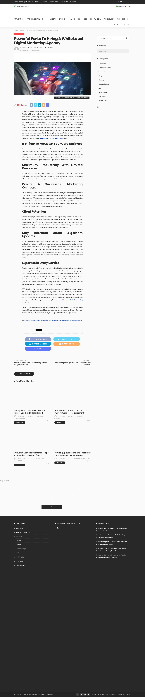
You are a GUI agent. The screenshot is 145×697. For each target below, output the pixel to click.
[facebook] (118, 2)
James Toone (70, 416)
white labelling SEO (76, 320)
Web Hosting (122, 19)
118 (49, 463)
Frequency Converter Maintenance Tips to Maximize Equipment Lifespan (31, 454)
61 (90, 420)
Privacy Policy (54, 2)
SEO (85, 19)
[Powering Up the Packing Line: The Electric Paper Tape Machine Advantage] (72, 429)
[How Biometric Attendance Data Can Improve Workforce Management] (72, 397)
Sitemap (73, 2)
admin (40, 47)
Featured (102, 72)
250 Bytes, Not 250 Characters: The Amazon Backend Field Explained (29, 411)
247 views (62, 458)
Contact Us (64, 2)
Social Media (95, 19)
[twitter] (121, 2)
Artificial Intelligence (36, 19)
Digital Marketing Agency (40, 320)
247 (89, 461)
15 (114, 499)
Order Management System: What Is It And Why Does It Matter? (72, 364)
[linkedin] (126, 2)
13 (72, 499)
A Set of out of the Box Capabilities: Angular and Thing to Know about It (30, 364)
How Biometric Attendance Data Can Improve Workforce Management (70, 411)
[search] (129, 2)
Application (19, 19)
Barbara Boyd (29, 416)
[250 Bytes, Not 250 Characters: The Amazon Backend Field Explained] (32, 397)
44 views (21, 416)
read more (19, 422)
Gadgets (52, 19)
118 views (22, 458)
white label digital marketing (60, 320)
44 (49, 420)
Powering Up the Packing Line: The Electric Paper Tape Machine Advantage (72, 454)
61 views (62, 416)
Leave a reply (23, 374)
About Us (44, 2)
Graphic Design (74, 19)
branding (29, 320)
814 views (23, 47)
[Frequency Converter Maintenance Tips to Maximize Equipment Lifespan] (32, 429)
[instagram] (123, 2)
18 (31, 503)
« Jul (1, 514)
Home (37, 2)
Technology (109, 19)
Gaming (62, 19)
